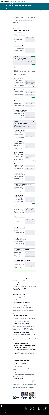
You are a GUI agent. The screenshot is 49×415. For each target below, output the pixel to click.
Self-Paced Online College (45, 409)
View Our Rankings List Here (16, 28)
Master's (26, 408)
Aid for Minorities (38, 408)
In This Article (8, 10)
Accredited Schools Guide (45, 407)
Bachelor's (26, 407)
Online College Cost (39, 406)
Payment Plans (44, 406)
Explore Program (33, 56)
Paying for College (26, 1)
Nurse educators (15, 328)
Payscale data (30, 297)
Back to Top (41, 10)
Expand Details (33, 64)
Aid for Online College (39, 407)
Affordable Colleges (12, 1)
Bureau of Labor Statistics (25, 326)
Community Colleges (32, 408)
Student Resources (17, 1)
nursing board (27, 380)
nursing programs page (20, 312)
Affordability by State (21, 1)
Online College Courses (32, 409)
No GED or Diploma (45, 408)
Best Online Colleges (32, 406)
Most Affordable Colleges (32, 407)
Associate (26, 406)
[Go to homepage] (5, 1)
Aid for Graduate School (39, 409)
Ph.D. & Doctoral (26, 409)
